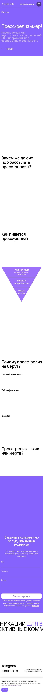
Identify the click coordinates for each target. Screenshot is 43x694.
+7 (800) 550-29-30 (20, 654)
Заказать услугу (21, 596)
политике (35, 606)
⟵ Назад (7, 49)
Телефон (4, 571)
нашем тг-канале (33, 102)
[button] (21, 519)
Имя (2, 562)
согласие (7, 603)
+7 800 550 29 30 (7, 4)
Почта (3, 580)
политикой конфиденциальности (11, 685)
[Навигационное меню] (39, 4)
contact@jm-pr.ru (27, 4)
